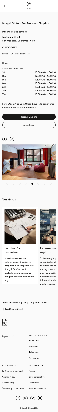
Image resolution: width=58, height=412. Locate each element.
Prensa (42, 371)
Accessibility (15, 382)
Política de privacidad (15, 371)
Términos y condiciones (15, 388)
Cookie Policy (15, 377)
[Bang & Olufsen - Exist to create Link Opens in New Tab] (29, 9)
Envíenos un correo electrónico (16, 53)
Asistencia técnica (42, 388)
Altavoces (42, 346)
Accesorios (42, 358)
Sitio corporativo (42, 377)
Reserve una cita (37, 117)
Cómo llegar (38, 126)
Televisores (42, 352)
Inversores (42, 382)
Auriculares (42, 340)
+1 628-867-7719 (9, 47)
